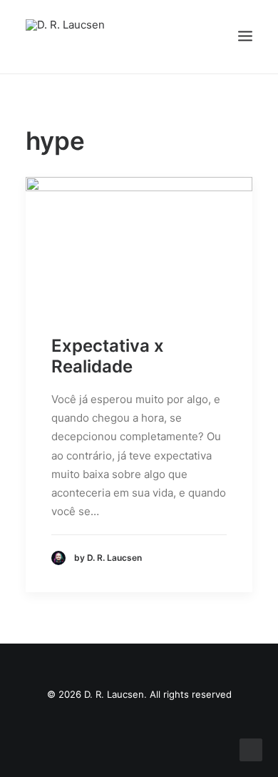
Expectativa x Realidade (107, 356)
